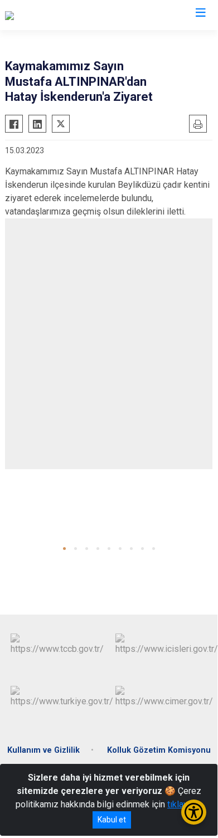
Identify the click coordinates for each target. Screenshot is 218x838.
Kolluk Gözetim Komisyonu (159, 750)
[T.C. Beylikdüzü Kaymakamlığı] (62, 15)
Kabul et (112, 819)
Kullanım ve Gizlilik (43, 750)
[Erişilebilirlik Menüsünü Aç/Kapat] (193, 812)
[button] (64, 548)
